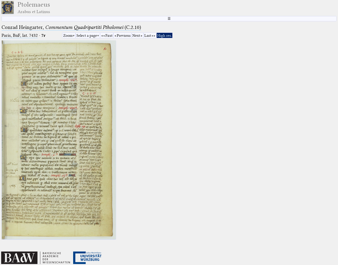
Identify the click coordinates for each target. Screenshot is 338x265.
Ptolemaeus (34, 7)
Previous (124, 35)
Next (136, 35)
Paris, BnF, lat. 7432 (20, 35)
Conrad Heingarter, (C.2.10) (71, 27)
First (108, 35)
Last (147, 35)
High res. (164, 35)
